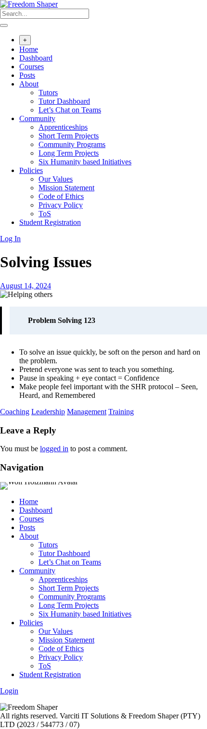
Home (28, 49)
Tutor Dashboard (64, 101)
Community (37, 118)
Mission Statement (66, 188)
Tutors (48, 92)
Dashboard (35, 58)
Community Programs (72, 144)
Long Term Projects (69, 153)
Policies (31, 170)
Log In (10, 239)
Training (121, 412)
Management (86, 412)
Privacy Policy (61, 205)
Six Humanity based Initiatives (85, 162)
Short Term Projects (69, 136)
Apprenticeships (63, 127)
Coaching (14, 412)
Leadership (48, 412)
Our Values (56, 179)
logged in (54, 449)
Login (9, 691)
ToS (45, 214)
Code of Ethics (61, 196)
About (29, 84)
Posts (27, 75)
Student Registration (50, 222)
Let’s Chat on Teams (70, 110)
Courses (31, 66)
